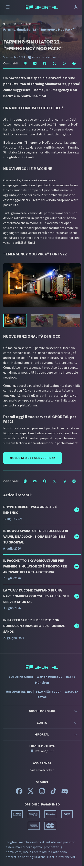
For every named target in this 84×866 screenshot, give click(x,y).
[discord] (65, 793)
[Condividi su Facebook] (45, 63)
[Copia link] (25, 63)
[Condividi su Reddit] (74, 63)
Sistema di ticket (42, 770)
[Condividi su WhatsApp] (64, 63)
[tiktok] (53, 793)
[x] (30, 793)
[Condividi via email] (35, 63)
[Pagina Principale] (42, 7)
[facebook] (19, 793)
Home (11, 24)
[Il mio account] (76, 7)
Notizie (25, 24)
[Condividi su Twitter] (54, 63)
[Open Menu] (7, 7)
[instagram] (42, 793)
